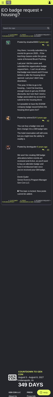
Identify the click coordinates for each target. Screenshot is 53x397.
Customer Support (13, 35)
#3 (48, 150)
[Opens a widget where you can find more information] (44, 393)
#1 (48, 45)
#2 (48, 121)
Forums (5, 36)
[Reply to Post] (43, 45)
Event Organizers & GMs (26, 35)
